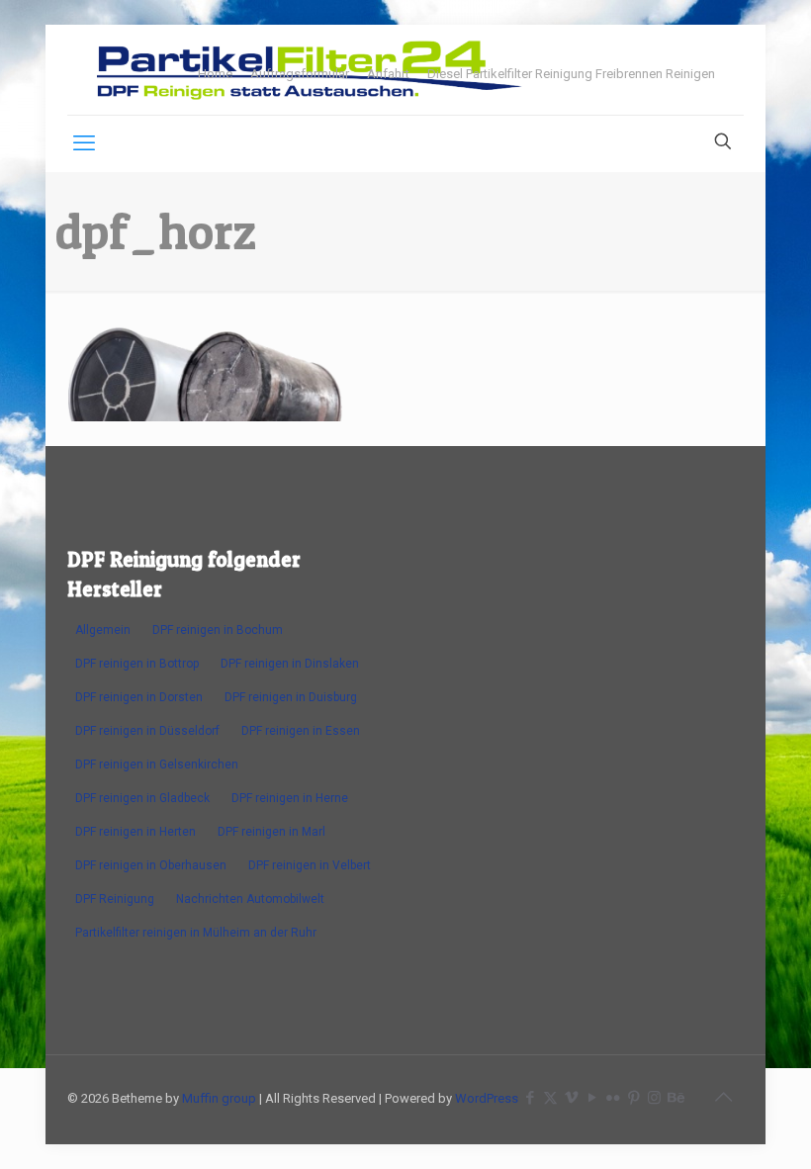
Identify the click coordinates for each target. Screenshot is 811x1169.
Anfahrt (388, 73)
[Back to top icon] (723, 1097)
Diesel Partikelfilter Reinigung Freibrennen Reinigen (571, 73)
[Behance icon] (675, 1098)
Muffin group (219, 1098)
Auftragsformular (299, 73)
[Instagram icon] (654, 1098)
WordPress (486, 1098)
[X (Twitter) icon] (550, 1098)
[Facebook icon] (529, 1098)
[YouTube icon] (592, 1098)
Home (215, 73)
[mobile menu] (84, 143)
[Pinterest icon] (633, 1098)
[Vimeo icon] (571, 1098)
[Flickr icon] (612, 1098)
